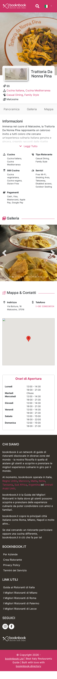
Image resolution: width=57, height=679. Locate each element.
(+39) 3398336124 (45, 306)
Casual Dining (14, 94)
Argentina (34, 484)
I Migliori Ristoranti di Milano (20, 592)
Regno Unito (9, 480)
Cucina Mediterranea (37, 90)
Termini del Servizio (15, 570)
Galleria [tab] (32, 109)
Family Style (31, 94)
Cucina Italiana (15, 90)
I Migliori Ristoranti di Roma (19, 598)
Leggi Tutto (30, 146)
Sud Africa (20, 484)
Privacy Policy (11, 565)
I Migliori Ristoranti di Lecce (20, 608)
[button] (4, 253)
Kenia (42, 480)
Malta (34, 480)
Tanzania (7, 484)
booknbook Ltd (14, 658)
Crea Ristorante (12, 559)
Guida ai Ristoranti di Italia (19, 587)
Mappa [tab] (48, 109)
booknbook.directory (28, 666)
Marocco (24, 480)
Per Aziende (10, 554)
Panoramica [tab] (11, 109)
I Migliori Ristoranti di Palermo (21, 603)
